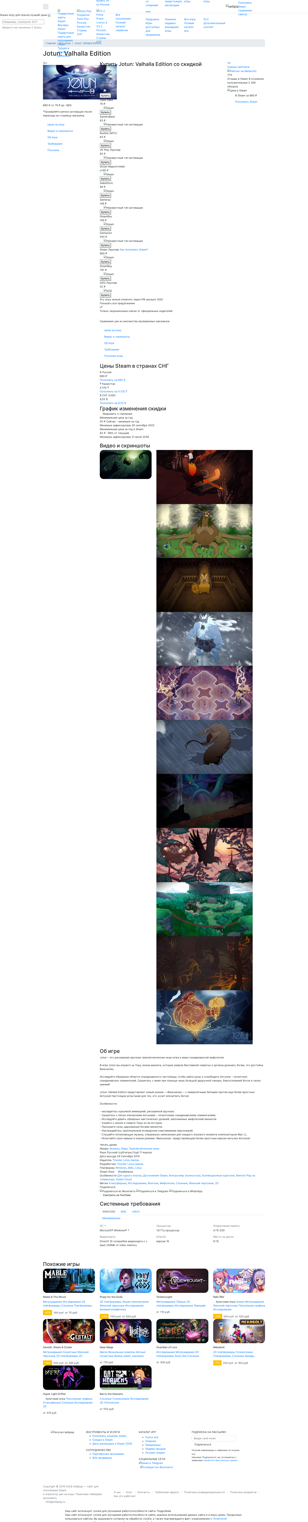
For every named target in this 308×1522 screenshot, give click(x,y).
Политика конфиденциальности (204, 1492)
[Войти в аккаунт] (264, 6)
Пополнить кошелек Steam (109, 1435)
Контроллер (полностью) (185, 1175)
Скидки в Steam (102, 1439)
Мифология (167, 1183)
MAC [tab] (124, 1211)
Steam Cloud (124, 1179)
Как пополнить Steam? (134, 249)
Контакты (144, 1492)
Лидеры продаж (155, 1448)
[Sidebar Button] (45, 6)
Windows (121, 1167)
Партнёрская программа (108, 1453)
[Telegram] (152, 1191)
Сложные (182, 1183)
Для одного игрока (129, 1175)
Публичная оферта (167, 1492)
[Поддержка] (259, 7)
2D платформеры (67, 1355)
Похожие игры (113, 355)
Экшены (114, 1148)
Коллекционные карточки (218, 1175)
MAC (131, 1167)
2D (217, 1183)
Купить (105, 95)
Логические (111, 1402)
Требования (111, 349)
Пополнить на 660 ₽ (113, 380)
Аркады (249, 1355)
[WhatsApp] (185, 1191)
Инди (124, 1148)
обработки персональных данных (221, 1460)
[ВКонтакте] (117, 1191)
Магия (104, 1352)
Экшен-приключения (135, 1301)
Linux (138, 1167)
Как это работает (125, 1496)
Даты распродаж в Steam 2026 (112, 1443)
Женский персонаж (201, 1183)
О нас (117, 1492)
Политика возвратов (243, 1492)
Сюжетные (70, 1352)
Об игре (109, 343)
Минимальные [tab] (111, 1218)
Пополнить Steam (246, 101)
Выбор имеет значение (129, 1355)
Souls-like (181, 1355)
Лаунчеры (106, 74)
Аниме (240, 1301)
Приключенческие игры (144, 1148)
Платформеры (83, 1305)
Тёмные (181, 1301)
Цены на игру (112, 330)
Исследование (137, 1183)
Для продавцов (102, 1457)
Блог (129, 1492)
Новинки (150, 1441)
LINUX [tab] (136, 1211)
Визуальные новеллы (121, 1352)
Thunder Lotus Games (125, 1160)
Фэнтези (153, 1183)
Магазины (106, 78)
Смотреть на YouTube (116, 1195)
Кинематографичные (113, 1309)
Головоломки (244, 1352)
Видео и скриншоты (117, 336)
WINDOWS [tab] (109, 1211)
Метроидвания (52, 1301)
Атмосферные (118, 1183)
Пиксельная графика (252, 1305)
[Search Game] (25, 32)
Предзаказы (153, 1444)
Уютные (140, 1352)
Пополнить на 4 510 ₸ (114, 391)
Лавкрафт (200, 1305)
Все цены (105, 70)
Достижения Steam (155, 1175)
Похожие (53, 150)
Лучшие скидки (155, 1452)
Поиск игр (151, 1437)
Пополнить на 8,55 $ (113, 403)
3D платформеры (111, 1301)
